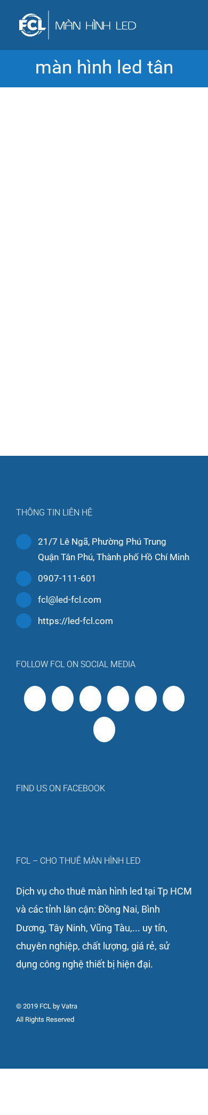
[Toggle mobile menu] (187, 24)
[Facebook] (35, 698)
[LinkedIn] (174, 698)
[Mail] (104, 729)
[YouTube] (90, 698)
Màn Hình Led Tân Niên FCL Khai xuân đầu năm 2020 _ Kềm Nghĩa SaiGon (104, 254)
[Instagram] (118, 698)
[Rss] (63, 698)
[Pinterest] (146, 698)
